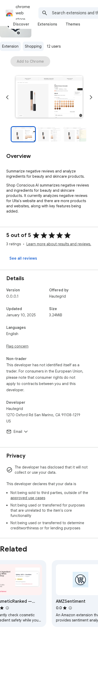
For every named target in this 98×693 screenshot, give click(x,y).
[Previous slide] (7, 97)
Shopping (33, 46)
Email (18, 431)
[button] (49, 97)
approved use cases (27, 498)
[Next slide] (91, 97)
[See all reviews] (23, 258)
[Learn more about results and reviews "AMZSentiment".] (70, 608)
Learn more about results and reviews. (58, 244)
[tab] (21, 24)
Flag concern (17, 346)
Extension (10, 46)
